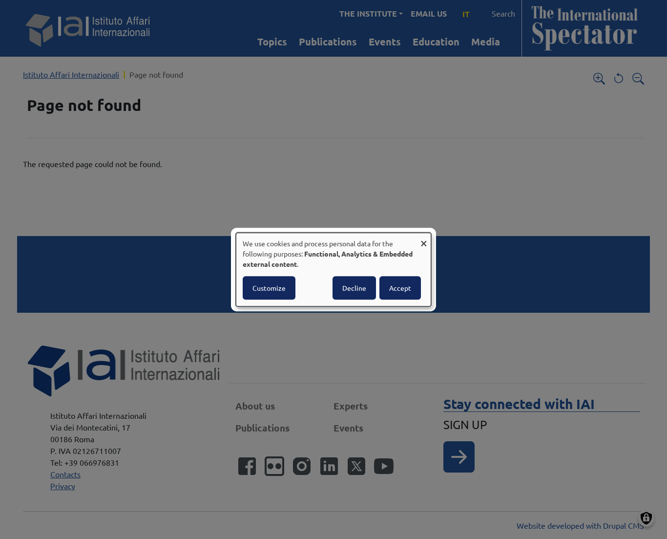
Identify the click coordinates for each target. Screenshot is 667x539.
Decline (354, 287)
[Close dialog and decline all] (424, 239)
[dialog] (333, 270)
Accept (400, 287)
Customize (269, 287)
